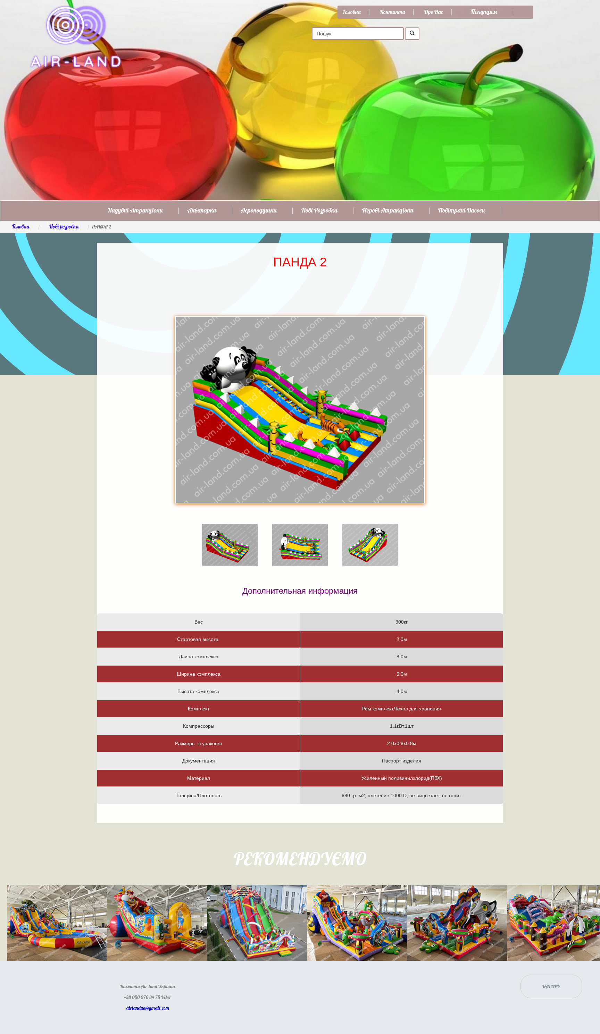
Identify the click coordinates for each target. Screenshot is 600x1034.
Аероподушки (259, 211)
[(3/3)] (370, 535)
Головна (352, 12)
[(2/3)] (300, 535)
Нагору (551, 986)
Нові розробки (319, 211)
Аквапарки (202, 211)
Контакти (392, 12)
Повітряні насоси (461, 211)
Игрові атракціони (388, 211)
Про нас (433, 12)
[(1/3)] (230, 535)
